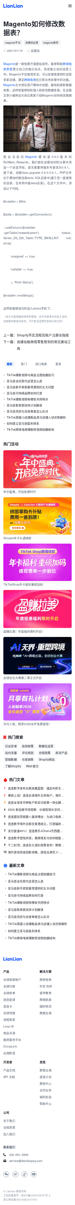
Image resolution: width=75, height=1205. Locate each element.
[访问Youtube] (34, 1174)
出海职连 (9, 1053)
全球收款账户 (12, 979)
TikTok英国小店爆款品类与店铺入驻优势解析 (36, 417)
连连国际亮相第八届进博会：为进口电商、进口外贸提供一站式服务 (34, 816)
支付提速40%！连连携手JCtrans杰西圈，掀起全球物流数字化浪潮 (34, 831)
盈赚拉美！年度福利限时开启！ (24, 631)
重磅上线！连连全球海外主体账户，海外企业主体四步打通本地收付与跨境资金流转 (34, 795)
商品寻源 (9, 1033)
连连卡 (7, 1006)
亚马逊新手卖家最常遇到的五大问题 (30, 387)
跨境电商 (30, 79)
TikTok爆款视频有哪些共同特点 (27, 399)
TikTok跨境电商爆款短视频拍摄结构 (30, 429)
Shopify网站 (47, 759)
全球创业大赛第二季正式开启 (22, 678)
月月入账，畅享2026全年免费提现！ (27, 724)
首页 (13, 6)
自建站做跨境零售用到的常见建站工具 (44, 345)
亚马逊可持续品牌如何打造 (24, 393)
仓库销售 (28, 759)
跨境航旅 (45, 999)
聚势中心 (45, 1083)
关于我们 (9, 1121)
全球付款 (9, 986)
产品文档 (9, 1070)
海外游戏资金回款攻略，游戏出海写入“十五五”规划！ (34, 852)
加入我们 (9, 1134)
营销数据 (11, 759)
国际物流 (45, 1006)
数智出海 (45, 1070)
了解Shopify (13, 766)
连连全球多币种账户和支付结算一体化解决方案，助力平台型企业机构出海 (34, 802)
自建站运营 (31, 42)
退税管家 (9, 1019)
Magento (9, 64)
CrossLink (10, 1046)
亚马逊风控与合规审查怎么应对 (27, 411)
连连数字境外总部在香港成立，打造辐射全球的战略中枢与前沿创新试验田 (34, 824)
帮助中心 (45, 1103)
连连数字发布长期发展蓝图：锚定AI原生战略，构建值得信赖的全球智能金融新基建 (34, 788)
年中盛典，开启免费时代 (19, 492)
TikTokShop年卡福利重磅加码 (23, 584)
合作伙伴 (45, 1090)
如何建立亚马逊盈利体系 (23, 423)
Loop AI (8, 1026)
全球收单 (9, 993)
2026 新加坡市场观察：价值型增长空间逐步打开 (34, 809)
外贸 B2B (46, 986)
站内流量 (11, 753)
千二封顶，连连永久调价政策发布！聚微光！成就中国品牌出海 (34, 845)
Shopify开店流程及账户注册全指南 (43, 335)
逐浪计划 (45, 1077)
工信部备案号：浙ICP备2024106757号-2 (26, 1195)
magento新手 (51, 42)
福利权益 (45, 1097)
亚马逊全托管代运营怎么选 (24, 381)
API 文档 (9, 1077)
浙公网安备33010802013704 (20, 1199)
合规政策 (45, 753)
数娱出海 (45, 1013)
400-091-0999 (18, 1155)
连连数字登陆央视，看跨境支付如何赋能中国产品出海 (34, 838)
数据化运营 (46, 746)
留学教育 (45, 993)
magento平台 (12, 42)
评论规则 (28, 753)
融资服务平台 (12, 1040)
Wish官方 (32, 766)
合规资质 (9, 1127)
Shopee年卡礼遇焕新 (17, 538)
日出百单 (11, 746)
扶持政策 (28, 746)
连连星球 (9, 999)
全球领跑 (9, 1013)
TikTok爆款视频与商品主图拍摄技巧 (30, 375)
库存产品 (61, 753)
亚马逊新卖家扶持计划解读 (24, 405)
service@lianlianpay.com (26, 1161)
